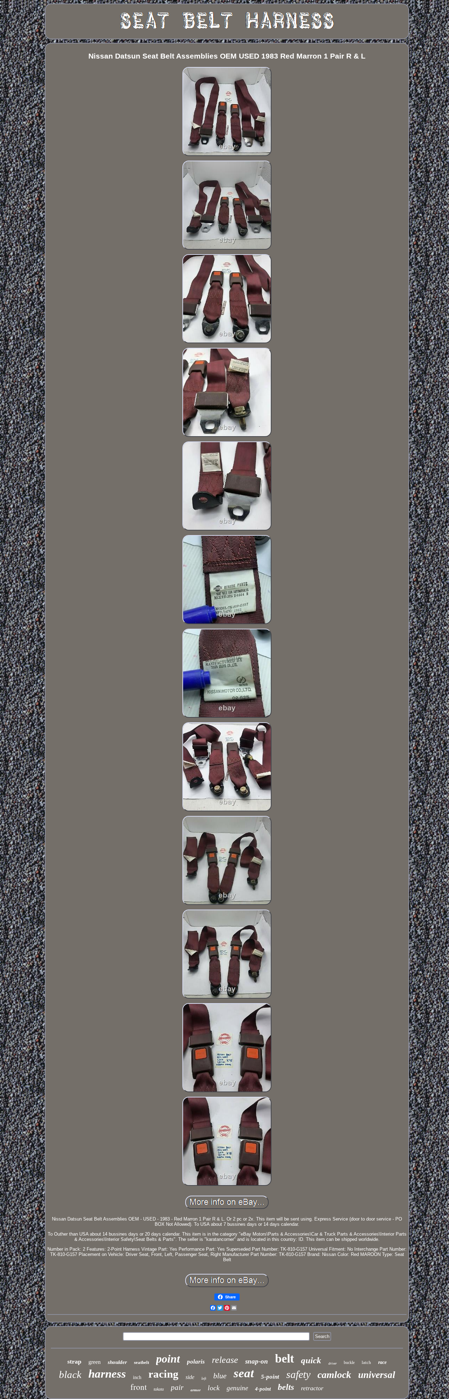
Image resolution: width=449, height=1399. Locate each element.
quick (311, 1360)
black (70, 1374)
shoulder (117, 1362)
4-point (263, 1389)
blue (220, 1375)
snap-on (256, 1361)
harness (107, 1373)
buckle (349, 1362)
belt (284, 1358)
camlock (334, 1374)
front (138, 1386)
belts (286, 1387)
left (203, 1378)
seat (244, 1373)
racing (163, 1374)
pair (177, 1387)
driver (332, 1363)
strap (74, 1361)
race (382, 1362)
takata (159, 1389)
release (225, 1360)
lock (214, 1388)
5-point (270, 1376)
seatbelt (141, 1362)
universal (376, 1375)
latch (366, 1362)
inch (137, 1377)
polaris (196, 1361)
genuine (237, 1388)
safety (298, 1374)
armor (195, 1390)
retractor (312, 1388)
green (94, 1362)
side (190, 1377)
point (168, 1358)
